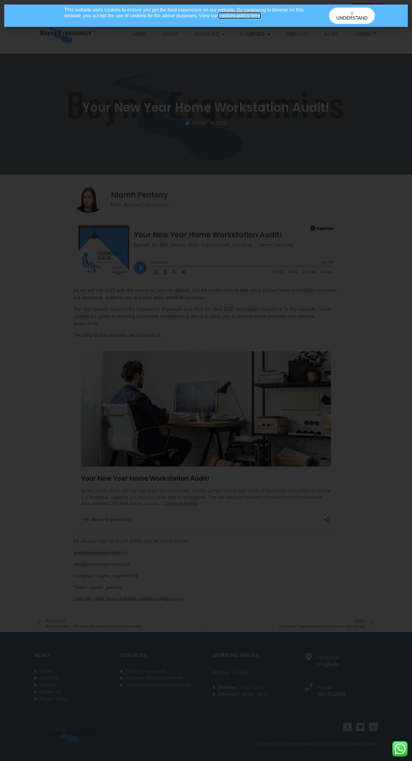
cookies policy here (239, 15)
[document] (206, 380)
